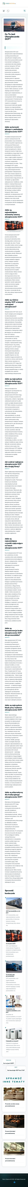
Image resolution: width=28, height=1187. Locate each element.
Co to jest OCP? (11, 943)
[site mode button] (8, 10)
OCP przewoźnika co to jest (13, 912)
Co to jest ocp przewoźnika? (10, 975)
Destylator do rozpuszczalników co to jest (13, 1010)
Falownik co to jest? (12, 1041)
